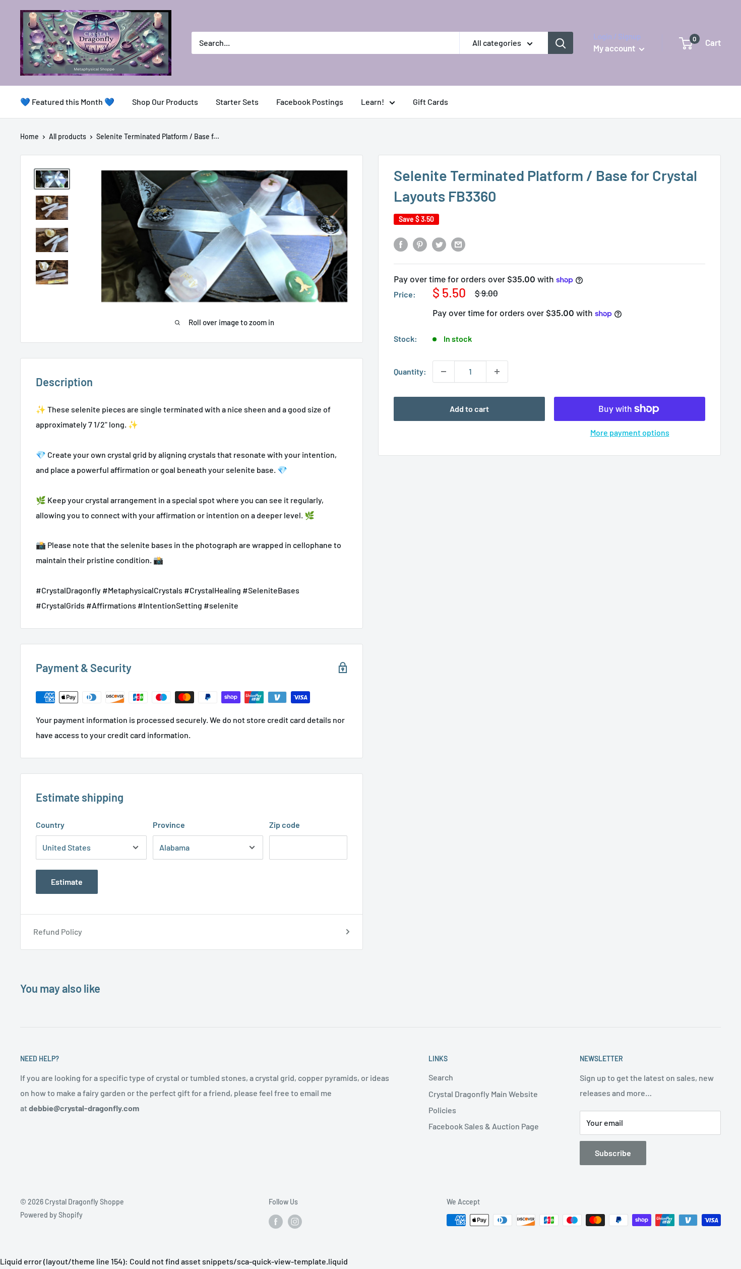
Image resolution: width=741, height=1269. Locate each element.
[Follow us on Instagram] (295, 1221)
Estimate (67, 881)
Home (29, 136)
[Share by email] (458, 244)
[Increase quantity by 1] (497, 371)
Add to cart (469, 408)
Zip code (284, 824)
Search (440, 1077)
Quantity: (410, 371)
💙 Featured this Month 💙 (67, 101)
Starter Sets (237, 101)
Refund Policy (57, 931)
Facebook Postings (309, 101)
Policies (442, 1110)
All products (67, 136)
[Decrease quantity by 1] (443, 371)
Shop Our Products (165, 101)
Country (50, 824)
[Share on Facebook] (401, 244)
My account (615, 48)
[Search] (560, 43)
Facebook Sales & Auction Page (483, 1126)
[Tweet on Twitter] (439, 244)
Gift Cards (430, 101)
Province (169, 824)
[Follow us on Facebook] (276, 1221)
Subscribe (613, 1153)
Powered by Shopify (51, 1215)
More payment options (629, 432)
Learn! (372, 101)
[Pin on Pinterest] (420, 244)
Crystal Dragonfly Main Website (483, 1094)
